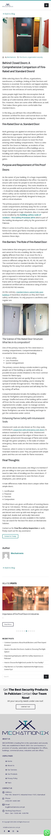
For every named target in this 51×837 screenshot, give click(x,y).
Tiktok (22, 834)
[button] (46, 5)
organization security (35, 57)
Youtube (9, 834)
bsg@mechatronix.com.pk (15, 810)
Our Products (12, 777)
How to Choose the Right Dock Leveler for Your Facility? (24, 665)
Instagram (13, 834)
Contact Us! (25, 709)
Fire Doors (23, 57)
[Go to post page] (25, 598)
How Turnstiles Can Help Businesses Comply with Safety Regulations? (23, 615)
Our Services (12, 772)
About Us (10, 768)
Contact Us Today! (10, 536)
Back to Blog (9, 14)
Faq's (9, 785)
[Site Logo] (7, 5)
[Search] (46, 679)
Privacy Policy (12, 781)
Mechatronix (11, 57)
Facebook (4, 834)
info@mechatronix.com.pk (11, 830)
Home (9, 764)
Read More (8, 627)
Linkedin (17, 834)
